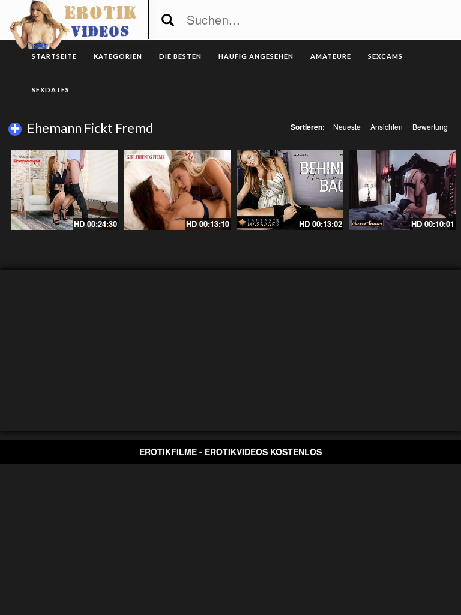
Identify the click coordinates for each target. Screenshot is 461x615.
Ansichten (386, 126)
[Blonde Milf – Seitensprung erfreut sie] (64, 190)
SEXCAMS (385, 56)
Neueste (347, 126)
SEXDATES (51, 90)
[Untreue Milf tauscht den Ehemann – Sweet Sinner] (402, 190)
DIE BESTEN (180, 56)
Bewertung (430, 126)
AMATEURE (330, 56)
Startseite (54, 56)
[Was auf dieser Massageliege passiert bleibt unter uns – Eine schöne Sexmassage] (290, 190)
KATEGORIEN (118, 56)
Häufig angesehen (256, 56)
